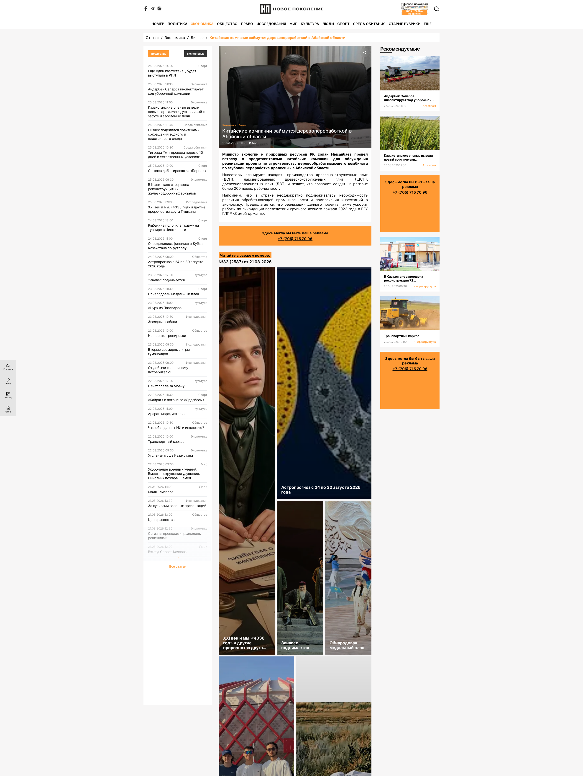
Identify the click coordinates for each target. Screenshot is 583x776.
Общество (227, 24)
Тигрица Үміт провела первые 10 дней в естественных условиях (175, 154)
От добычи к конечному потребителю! (168, 370)
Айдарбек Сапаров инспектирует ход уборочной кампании (176, 91)
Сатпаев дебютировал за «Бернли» (177, 171)
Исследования (271, 24)
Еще (428, 24)
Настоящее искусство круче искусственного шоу (171, 595)
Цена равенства (161, 519)
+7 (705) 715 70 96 (295, 238)
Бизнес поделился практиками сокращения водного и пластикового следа (173, 134)
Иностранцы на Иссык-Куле (171, 579)
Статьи (152, 37)
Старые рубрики (404, 24)
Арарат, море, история (166, 414)
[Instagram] (159, 9)
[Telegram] (152, 9)
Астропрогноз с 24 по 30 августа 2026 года (175, 264)
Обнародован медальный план (173, 294)
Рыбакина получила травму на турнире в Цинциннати (173, 227)
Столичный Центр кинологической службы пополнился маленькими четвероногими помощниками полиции (177, 682)
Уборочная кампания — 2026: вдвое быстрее (172, 627)
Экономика (202, 24)
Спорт (343, 24)
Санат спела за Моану (166, 386)
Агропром (429, 106)
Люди (328, 24)
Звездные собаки (162, 322)
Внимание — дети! (163, 612)
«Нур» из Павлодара (165, 308)
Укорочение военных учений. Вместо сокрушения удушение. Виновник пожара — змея (174, 473)
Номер (157, 24)
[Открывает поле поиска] (437, 9)
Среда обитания (369, 24)
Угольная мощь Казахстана (170, 455)
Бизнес (197, 37)
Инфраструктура (425, 286)
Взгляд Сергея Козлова (167, 552)
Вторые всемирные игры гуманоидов (169, 351)
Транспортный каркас (166, 441)
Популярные (196, 53)
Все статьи (177, 700)
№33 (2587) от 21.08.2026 (245, 261)
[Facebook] (145, 9)
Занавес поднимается (166, 280)
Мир (293, 24)
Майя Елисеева (160, 492)
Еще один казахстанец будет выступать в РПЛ (172, 73)
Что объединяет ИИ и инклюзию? (176, 427)
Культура (310, 24)
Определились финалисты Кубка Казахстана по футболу (175, 245)
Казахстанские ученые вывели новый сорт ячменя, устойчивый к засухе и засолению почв (176, 111)
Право (247, 24)
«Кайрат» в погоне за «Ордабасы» (176, 400)
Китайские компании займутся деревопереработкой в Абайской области (277, 37)
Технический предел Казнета (172, 565)
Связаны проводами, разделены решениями (175, 535)
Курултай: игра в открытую (170, 662)
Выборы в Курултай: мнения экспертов (171, 646)
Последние (158, 53)
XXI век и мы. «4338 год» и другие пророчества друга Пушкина (176, 209)
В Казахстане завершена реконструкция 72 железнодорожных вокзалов (172, 188)
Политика (177, 24)
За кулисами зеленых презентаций (177, 506)
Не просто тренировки (167, 335)
